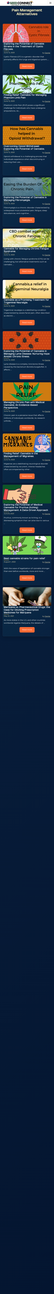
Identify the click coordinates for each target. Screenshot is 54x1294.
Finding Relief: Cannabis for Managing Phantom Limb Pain (25, 96)
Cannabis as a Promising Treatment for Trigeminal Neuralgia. (26, 301)
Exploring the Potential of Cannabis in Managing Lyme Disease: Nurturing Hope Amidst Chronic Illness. (27, 354)
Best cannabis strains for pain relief (24, 558)
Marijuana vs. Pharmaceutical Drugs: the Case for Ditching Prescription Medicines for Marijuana (27, 610)
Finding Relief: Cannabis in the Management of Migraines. (21, 454)
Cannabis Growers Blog (21, 5)
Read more (27, 66)
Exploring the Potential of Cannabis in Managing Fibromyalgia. (25, 198)
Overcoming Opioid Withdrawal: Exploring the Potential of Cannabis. (24, 147)
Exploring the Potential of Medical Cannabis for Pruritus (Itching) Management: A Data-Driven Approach (26, 507)
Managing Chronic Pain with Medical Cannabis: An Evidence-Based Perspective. (24, 405)
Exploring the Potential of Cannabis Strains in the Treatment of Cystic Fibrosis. (24, 46)
